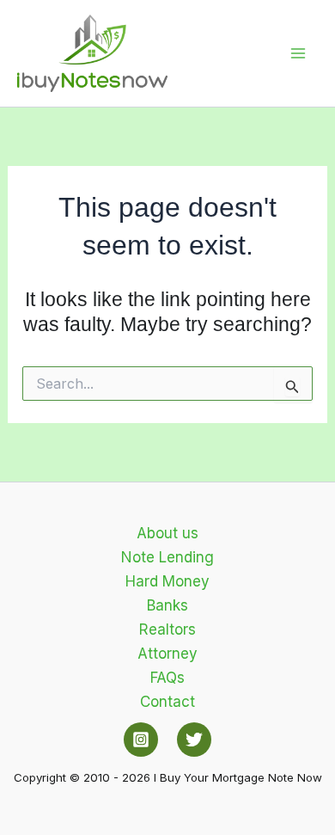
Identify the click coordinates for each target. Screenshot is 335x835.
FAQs (167, 677)
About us (167, 533)
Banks (167, 605)
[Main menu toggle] (299, 53)
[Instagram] (141, 739)
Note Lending (167, 557)
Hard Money (167, 581)
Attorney (167, 653)
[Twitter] (194, 739)
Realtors (167, 629)
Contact (167, 701)
